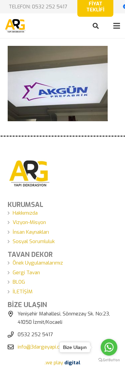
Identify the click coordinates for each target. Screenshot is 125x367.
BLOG (19, 282)
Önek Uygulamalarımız (38, 263)
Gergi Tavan (26, 272)
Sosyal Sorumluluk (34, 241)
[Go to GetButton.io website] (109, 360)
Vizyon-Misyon (29, 222)
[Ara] (95, 25)
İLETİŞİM (23, 291)
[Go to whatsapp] (109, 347)
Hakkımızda (25, 213)
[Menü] (116, 25)
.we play (62, 362)
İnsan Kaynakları (31, 232)
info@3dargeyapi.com (42, 347)
